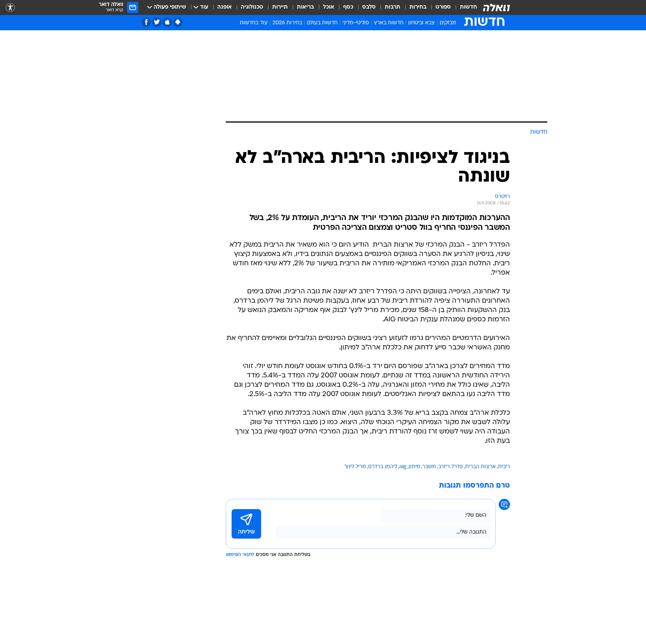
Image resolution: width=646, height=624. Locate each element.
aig (402, 466)
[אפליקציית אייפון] (167, 22)
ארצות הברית (480, 466)
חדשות (468, 7)
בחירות (418, 7)
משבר (429, 466)
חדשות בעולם (322, 23)
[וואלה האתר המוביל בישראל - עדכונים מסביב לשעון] (496, 7)
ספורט (443, 7)
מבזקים (448, 23)
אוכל (328, 7)
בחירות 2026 (287, 23)
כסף (348, 7)
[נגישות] (10, 7)
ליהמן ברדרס (382, 466)
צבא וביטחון (421, 23)
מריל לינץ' (355, 466)
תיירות (280, 7)
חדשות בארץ (388, 23)
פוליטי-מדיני (355, 23)
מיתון (414, 466)
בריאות (305, 7)
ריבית (504, 466)
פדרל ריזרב (450, 466)
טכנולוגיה (252, 7)
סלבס (369, 7)
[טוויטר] (157, 22)
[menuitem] (464, 7)
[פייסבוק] (146, 22)
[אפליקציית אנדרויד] (177, 22)
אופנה (224, 7)
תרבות (392, 7)
